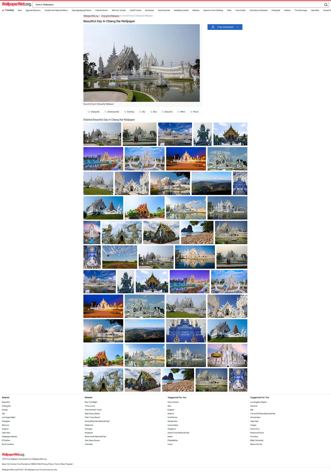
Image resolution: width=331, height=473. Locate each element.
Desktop (130, 112)
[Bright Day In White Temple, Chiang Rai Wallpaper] (227, 208)
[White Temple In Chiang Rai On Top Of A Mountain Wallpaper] (98, 183)
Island (170, 436)
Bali (251, 410)
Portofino (254, 436)
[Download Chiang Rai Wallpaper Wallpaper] (103, 158)
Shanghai (6, 421)
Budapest (89, 433)
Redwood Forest (257, 433)
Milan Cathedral (256, 440)
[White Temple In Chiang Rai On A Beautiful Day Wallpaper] (186, 208)
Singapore (172, 429)
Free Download (225, 27)
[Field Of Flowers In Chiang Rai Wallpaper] (119, 257)
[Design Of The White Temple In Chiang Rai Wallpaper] (175, 134)
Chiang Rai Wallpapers (110, 16)
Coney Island (173, 425)
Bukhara (196, 10)
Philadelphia (173, 440)
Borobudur (149, 10)
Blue (155, 112)
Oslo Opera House (92, 440)
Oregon (253, 425)
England (171, 410)
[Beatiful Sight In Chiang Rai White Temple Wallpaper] (103, 208)
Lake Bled (315, 10)
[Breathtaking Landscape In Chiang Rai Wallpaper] (211, 183)
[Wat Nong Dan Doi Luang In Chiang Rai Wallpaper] (145, 208)
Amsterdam (255, 417)
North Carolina (8, 444)
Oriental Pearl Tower (93, 410)
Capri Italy (254, 421)
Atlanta (171, 414)
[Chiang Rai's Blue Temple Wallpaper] (92, 257)
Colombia (89, 444)
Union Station (173, 402)
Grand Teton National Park (178, 433)
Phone (195, 112)
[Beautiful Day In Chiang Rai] (102, 134)
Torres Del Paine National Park (262, 414)
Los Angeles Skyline (258, 402)
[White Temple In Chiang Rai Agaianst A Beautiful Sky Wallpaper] (227, 158)
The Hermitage (301, 10)
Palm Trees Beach (92, 417)
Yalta (229, 10)
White (182, 112)
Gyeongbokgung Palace (81, 10)
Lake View (6, 433)
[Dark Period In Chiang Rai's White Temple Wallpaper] (231, 232)
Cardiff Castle (135, 10)
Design (5, 410)
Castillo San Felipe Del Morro (56, 10)
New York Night (91, 402)
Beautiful (168, 112)
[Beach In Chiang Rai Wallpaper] (197, 232)
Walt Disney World (92, 414)
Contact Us (15, 464)
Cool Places (172, 417)
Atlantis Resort (101, 10)
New (63, 464)
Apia (20, 10)
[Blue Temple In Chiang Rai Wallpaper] (203, 134)
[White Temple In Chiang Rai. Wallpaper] (145, 158)
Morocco (5, 425)
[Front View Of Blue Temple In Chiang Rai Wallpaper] (230, 134)
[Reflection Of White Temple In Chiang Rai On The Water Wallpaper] (195, 257)
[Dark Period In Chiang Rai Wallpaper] (140, 134)
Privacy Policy (47, 464)
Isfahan (287, 10)
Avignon (5, 429)
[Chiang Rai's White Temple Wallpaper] (132, 183)
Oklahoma (89, 425)
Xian (169, 406)
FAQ (39, 464)
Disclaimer (25, 464)
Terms (57, 464)
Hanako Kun (172, 421)
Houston (253, 406)
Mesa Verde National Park (95, 436)
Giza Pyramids (164, 10)
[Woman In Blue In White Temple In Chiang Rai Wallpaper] (91, 232)
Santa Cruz (255, 429)
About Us (6, 464)
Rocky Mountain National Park (97, 421)
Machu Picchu (256, 444)
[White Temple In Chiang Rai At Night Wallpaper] (186, 158)
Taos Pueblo (240, 10)
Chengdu (88, 429)
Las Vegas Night (8, 417)
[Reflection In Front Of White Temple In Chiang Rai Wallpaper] (170, 183)
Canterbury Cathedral (259, 10)
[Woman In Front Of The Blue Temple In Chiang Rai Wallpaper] (240, 183)
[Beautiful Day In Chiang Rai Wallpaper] (156, 257)
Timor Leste (90, 406)
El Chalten (6, 440)
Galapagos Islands (9, 436)
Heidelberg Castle (181, 10)
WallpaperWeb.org (90, 16)
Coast (170, 444)
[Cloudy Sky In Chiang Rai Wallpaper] (122, 232)
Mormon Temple (119, 10)
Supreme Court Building (213, 10)
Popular (69, 464)
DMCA (33, 464)
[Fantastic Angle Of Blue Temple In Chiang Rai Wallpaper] (161, 232)
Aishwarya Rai (113, 112)
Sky (143, 112)
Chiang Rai (276, 10)
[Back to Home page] (16, 5)
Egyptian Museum (33, 10)
